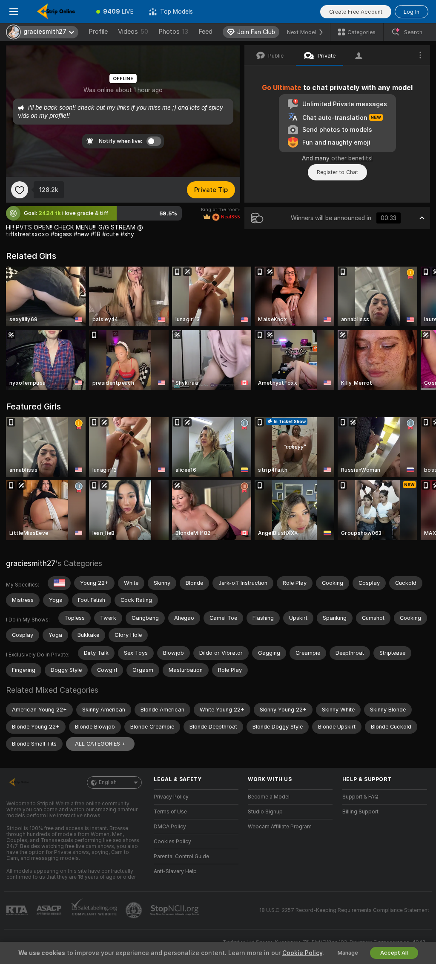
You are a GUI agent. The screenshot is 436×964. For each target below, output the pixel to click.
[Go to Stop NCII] (175, 910)
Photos (173, 31)
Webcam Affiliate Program (280, 827)
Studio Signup (265, 812)
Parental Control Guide (181, 856)
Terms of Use (170, 812)
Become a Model (269, 797)
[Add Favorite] (19, 189)
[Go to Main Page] (58, 11)
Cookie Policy (302, 952)
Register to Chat (337, 172)
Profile (98, 31)
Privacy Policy (171, 797)
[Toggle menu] (13, 11)
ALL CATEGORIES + (100, 743)
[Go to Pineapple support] (134, 910)
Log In (411, 12)
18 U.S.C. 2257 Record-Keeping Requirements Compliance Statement (344, 910)
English (108, 782)
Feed (205, 31)
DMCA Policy (170, 827)
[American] (59, 583)
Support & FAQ (360, 797)
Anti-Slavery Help (175, 871)
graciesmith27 (30, 563)
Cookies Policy (172, 842)
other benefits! (352, 158)
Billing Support (360, 812)
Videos (133, 31)
